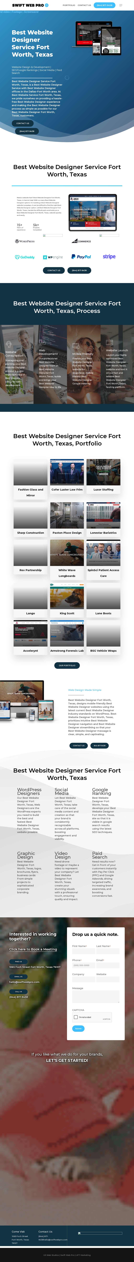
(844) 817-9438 (18, 997)
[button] (120, 5)
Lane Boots (103, 613)
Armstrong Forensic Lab (67, 650)
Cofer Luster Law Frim (67, 489)
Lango (30, 613)
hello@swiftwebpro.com (24, 982)
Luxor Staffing (103, 489)
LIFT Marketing (83, 1255)
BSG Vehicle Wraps (103, 650)
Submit (78, 1029)
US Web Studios (51, 1255)
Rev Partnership (30, 570)
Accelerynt (30, 650)
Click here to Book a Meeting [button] (33, 949)
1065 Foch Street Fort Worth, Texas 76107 (34, 967)
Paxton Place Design (67, 532)
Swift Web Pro (67, 1255)
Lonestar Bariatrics (103, 532)
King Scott (67, 613)
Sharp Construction (30, 532)
